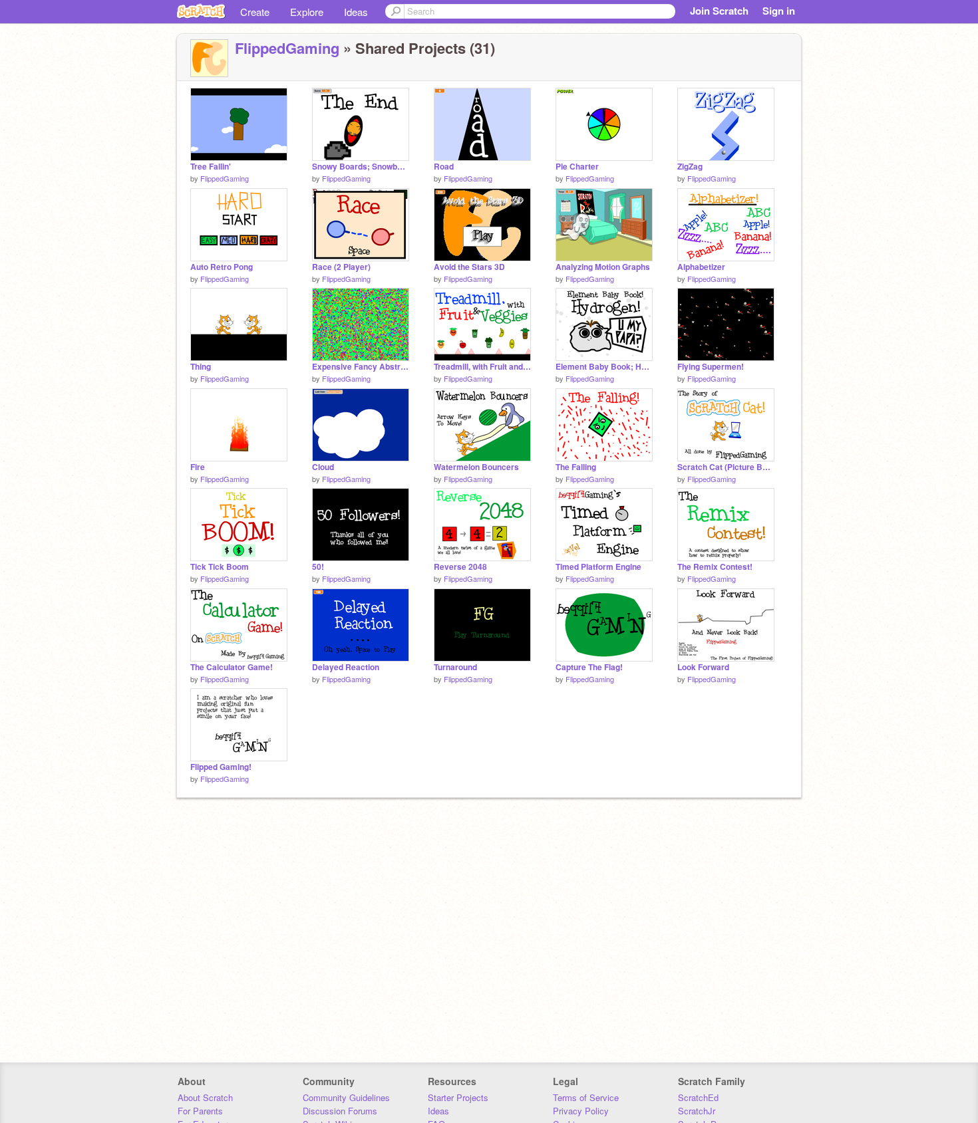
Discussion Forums (340, 1110)
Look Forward (703, 667)
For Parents (200, 1110)
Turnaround (455, 667)
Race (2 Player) (341, 267)
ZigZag (690, 166)
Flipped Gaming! (220, 767)
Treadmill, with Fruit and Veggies (482, 366)
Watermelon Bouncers (476, 467)
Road (444, 166)
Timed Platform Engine (598, 566)
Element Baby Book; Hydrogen (604, 366)
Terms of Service (586, 1097)
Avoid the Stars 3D (469, 267)
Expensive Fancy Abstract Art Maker (360, 366)
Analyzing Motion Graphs (603, 267)
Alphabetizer (701, 267)
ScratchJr (696, 1110)
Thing (200, 366)
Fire (197, 467)
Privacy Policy (581, 1110)
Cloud (323, 467)
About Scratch (205, 1097)
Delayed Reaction (345, 667)
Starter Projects (458, 1097)
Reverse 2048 (460, 566)
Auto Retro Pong (221, 267)
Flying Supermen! (710, 366)
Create (254, 12)
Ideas (356, 12)
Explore (306, 12)
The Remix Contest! (714, 566)
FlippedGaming (287, 48)
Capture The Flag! (589, 667)
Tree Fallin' (210, 166)
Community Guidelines (346, 1097)
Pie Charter (577, 166)
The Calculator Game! (231, 667)
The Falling (576, 467)
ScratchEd (698, 1097)
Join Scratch (719, 10)
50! (318, 566)
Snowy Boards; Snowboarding (360, 166)
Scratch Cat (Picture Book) (725, 467)
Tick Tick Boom (219, 566)
